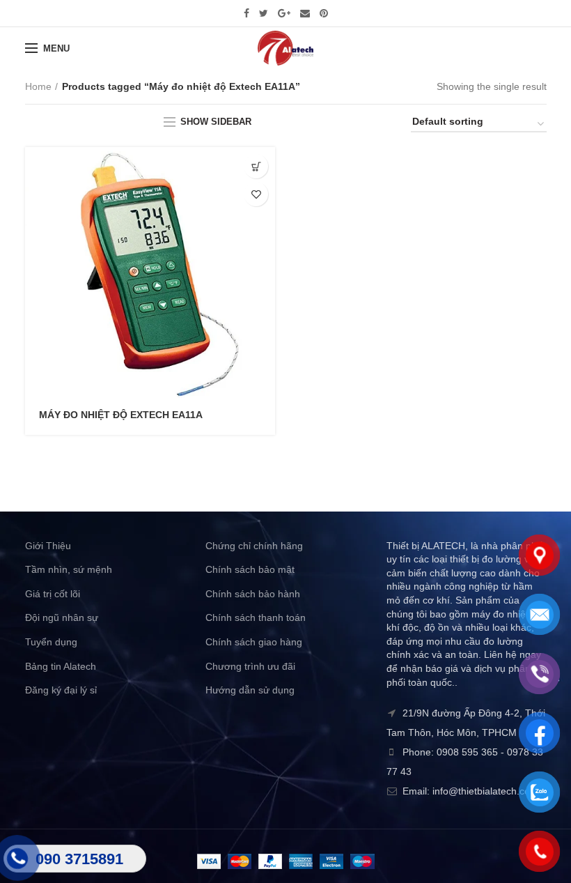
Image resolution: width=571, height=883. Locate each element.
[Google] (284, 13)
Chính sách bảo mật (250, 569)
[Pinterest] (324, 13)
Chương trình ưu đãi (250, 666)
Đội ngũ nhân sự (61, 617)
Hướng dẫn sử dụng (250, 690)
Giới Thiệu (48, 545)
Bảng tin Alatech (60, 666)
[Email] (305, 13)
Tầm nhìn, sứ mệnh (68, 569)
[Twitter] (263, 13)
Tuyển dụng (51, 641)
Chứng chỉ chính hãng (254, 545)
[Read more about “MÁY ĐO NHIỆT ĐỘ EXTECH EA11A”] (256, 166)
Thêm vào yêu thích (256, 194)
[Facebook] (246, 13)
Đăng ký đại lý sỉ (61, 690)
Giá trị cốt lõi (52, 593)
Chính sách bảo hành (252, 593)
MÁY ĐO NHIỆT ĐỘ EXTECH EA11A (121, 414)
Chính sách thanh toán (255, 617)
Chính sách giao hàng (253, 641)
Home (38, 86)
